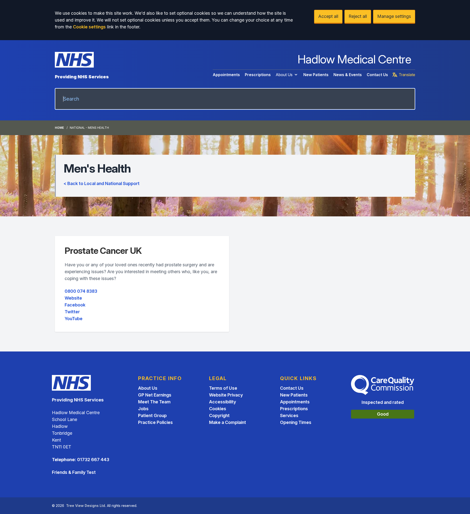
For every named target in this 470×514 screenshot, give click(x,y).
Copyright (219, 415)
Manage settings (394, 16)
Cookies (217, 408)
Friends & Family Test (74, 472)
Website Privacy (226, 394)
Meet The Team (154, 401)
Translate (407, 74)
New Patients (316, 74)
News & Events (347, 74)
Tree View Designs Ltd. (86, 505)
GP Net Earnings (154, 394)
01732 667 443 (93, 459)
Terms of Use (223, 388)
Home (59, 127)
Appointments (226, 74)
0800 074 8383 (81, 291)
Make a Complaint (227, 422)
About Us (284, 74)
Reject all (358, 16)
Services (289, 415)
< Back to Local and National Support (102, 183)
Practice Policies (155, 422)
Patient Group (152, 415)
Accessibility (222, 401)
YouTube (73, 318)
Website (73, 298)
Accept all (328, 16)
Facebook (75, 304)
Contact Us (377, 74)
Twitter (72, 311)
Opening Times (295, 422)
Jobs (143, 408)
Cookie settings (89, 26)
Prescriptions (258, 74)
